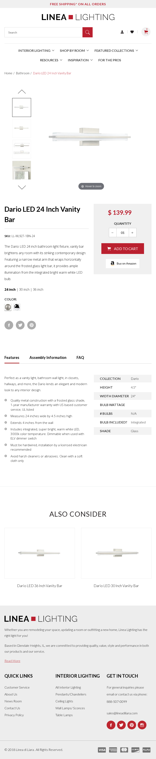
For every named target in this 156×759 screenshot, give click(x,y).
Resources (49, 60)
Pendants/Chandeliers (70, 694)
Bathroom (22, 73)
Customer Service (17, 687)
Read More (12, 661)
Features (11, 357)
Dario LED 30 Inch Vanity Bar (116, 585)
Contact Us (12, 708)
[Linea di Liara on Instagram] (142, 725)
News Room (13, 701)
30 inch (24, 289)
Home (8, 73)
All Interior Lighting (68, 687)
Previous (21, 91)
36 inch (38, 289)
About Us (10, 694)
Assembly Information (47, 357)
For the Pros (109, 60)
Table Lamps (64, 715)
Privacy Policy (14, 715)
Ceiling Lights (64, 701)
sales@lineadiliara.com (122, 713)
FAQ (80, 357)
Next (21, 187)
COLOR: (10, 299)
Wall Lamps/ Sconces (70, 708)
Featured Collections (114, 50)
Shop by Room (73, 50)
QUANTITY (122, 223)
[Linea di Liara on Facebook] (111, 725)
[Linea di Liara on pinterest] (131, 725)
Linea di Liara (25, 749)
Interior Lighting (34, 50)
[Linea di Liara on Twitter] (121, 725)
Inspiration (78, 60)
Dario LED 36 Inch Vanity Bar (39, 585)
